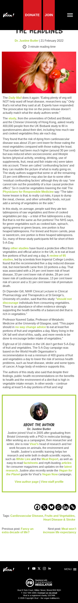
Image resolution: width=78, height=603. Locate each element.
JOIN (49, 15)
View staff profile (52, 481)
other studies (20, 248)
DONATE (32, 15)
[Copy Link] (72, 507)
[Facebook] (37, 507)
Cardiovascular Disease (26, 515)
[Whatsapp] (58, 507)
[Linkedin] (65, 507)
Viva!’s (34, 444)
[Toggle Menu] (71, 15)
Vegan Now (50, 474)
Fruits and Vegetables (60, 515)
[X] (44, 507)
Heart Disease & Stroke (59, 519)
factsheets (31, 462)
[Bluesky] (51, 507)
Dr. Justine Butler (26, 40)
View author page (27, 481)
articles (66, 462)
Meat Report (50, 459)
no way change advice (30, 327)
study (12, 118)
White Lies (23, 459)
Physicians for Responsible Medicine (28, 191)
